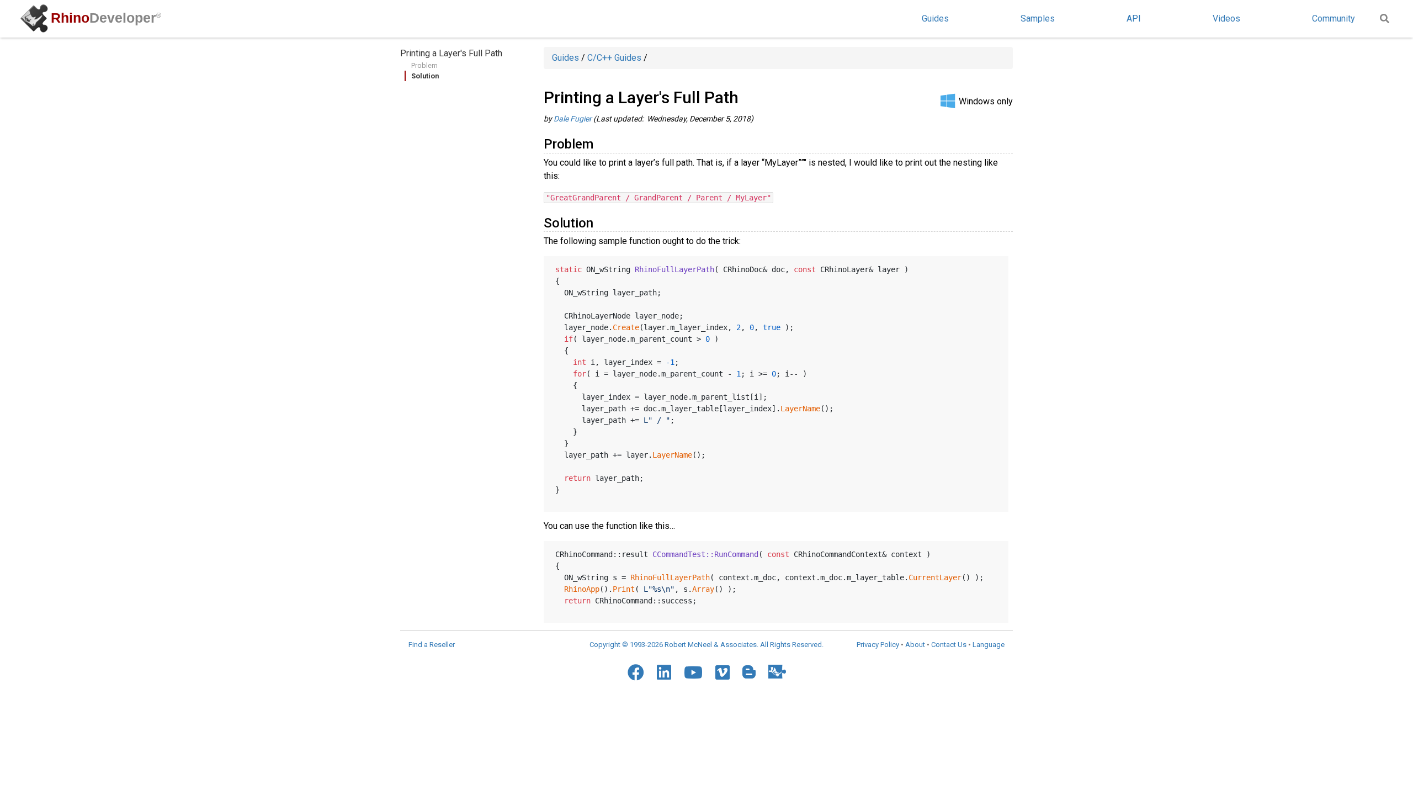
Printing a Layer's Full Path (451, 53)
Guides (935, 18)
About (915, 644)
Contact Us (948, 644)
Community (1333, 18)
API (1134, 18)
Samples (1038, 18)
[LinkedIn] (664, 672)
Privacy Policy (878, 644)
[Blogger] (749, 672)
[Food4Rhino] (777, 671)
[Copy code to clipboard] (995, 267)
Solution (425, 76)
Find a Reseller (431, 644)
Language (989, 644)
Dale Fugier (573, 118)
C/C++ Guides (614, 57)
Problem (424, 65)
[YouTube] (693, 672)
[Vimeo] (722, 672)
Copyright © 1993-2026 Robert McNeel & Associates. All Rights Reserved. (706, 644)
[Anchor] (600, 143)
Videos (1226, 18)
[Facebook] (636, 672)
